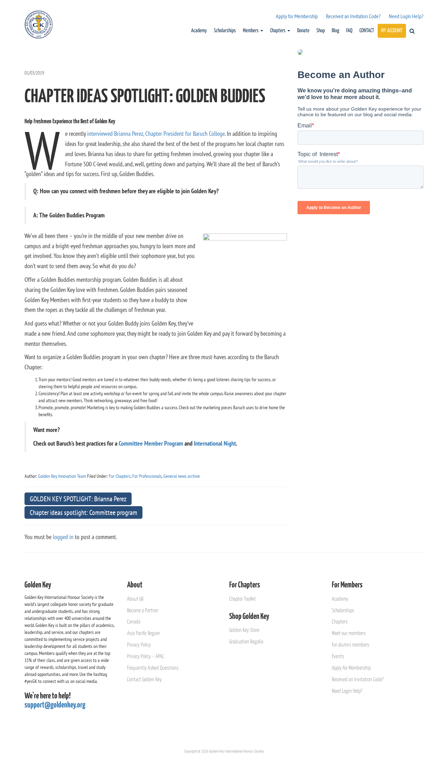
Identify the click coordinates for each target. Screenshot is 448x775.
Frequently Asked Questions (152, 668)
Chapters (278, 30)
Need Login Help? (406, 16)
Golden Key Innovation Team (62, 476)
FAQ (349, 30)
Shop (320, 30)
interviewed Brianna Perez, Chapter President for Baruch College (156, 134)
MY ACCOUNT (391, 30)
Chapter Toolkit (242, 599)
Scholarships (225, 30)
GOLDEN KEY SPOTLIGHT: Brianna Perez (78, 498)
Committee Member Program (151, 443)
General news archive (181, 476)
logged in (63, 537)
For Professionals (147, 476)
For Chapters (120, 476)
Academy (199, 30)
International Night (215, 443)
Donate (303, 30)
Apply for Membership (297, 16)
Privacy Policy (139, 645)
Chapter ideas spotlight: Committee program (83, 512)
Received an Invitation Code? (353, 16)
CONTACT (366, 30)
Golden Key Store (244, 630)
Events (338, 656)
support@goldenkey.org (54, 705)
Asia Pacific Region (143, 633)
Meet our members (349, 633)
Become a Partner (142, 610)
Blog (335, 30)
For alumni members (350, 645)
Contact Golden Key (144, 679)
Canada (133, 621)
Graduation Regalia (246, 641)
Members (251, 30)
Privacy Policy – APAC (145, 656)
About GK (135, 599)
